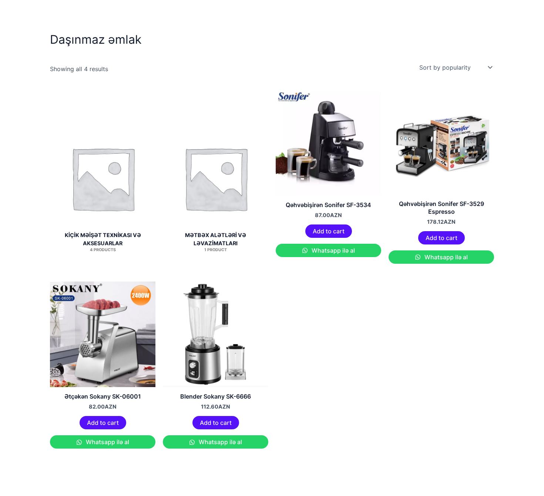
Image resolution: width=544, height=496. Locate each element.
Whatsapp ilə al (332, 250)
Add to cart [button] (329, 231)
